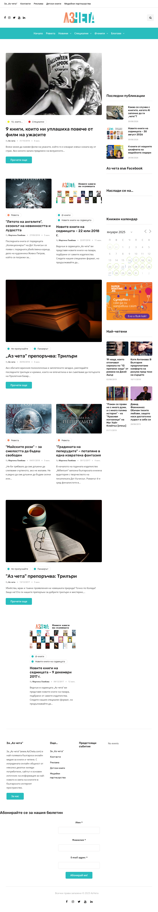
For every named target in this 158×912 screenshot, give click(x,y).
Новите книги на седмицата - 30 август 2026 (138, 131)
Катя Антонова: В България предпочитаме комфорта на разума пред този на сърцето (141, 367)
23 (129, 266)
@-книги (100, 33)
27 (109, 273)
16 (129, 260)
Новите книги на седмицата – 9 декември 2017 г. (51, 672)
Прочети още (18, 160)
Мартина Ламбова (16, 235)
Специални (81, 33)
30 (109, 247)
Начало (38, 33)
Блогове (116, 33)
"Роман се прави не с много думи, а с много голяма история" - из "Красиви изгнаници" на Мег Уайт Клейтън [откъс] (116, 415)
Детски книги (53, 3)
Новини (63, 33)
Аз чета (11, 140)
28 (116, 273)
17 (136, 260)
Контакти (25, 3)
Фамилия (79, 839)
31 (116, 247)
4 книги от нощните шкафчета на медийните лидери (140, 149)
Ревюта (50, 33)
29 (122, 273)
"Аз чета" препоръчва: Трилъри (41, 576)
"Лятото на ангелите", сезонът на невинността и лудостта (28, 226)
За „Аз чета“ (10, 3)
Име (79, 822)
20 (109, 266)
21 (116, 266)
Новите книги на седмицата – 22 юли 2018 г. (77, 231)
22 (122, 266)
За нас (15, 796)
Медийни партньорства (77, 3)
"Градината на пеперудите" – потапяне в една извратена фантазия (78, 451)
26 (149, 266)
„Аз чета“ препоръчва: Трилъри (41, 356)
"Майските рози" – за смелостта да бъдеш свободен (24, 451)
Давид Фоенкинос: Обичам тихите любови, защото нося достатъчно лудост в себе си (141, 412)
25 (142, 266)
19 (149, 260)
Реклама (38, 3)
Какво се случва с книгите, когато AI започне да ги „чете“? (139, 112)
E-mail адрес (79, 857)
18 (142, 260)
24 (136, 266)
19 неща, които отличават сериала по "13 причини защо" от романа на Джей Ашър (117, 367)
